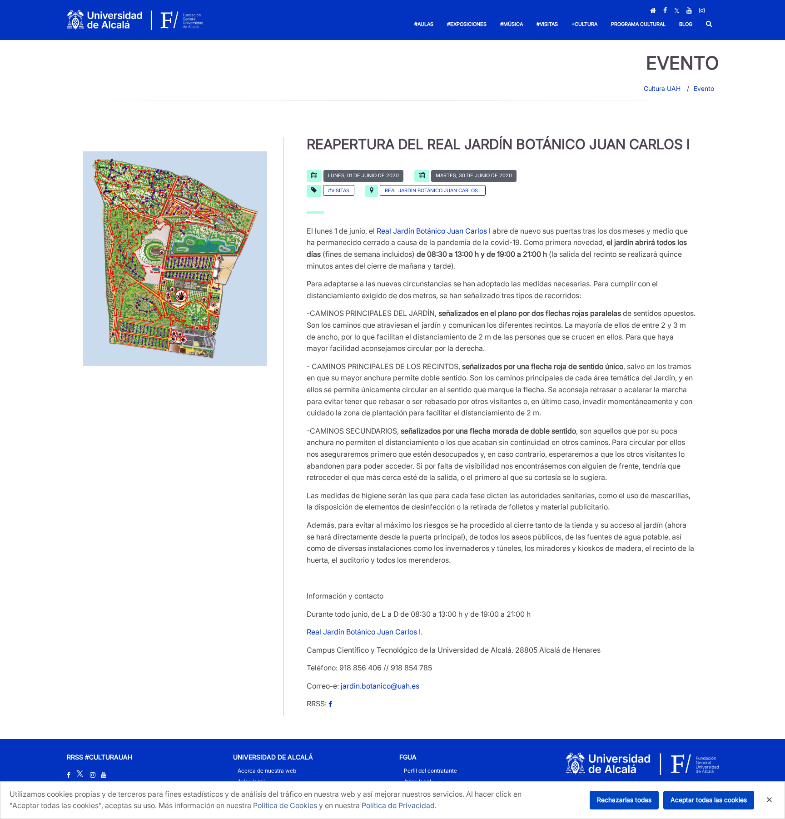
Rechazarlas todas (624, 800)
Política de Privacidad (398, 805)
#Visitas (547, 24)
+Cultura (584, 24)
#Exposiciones (467, 24)
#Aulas (423, 24)
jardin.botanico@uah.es (380, 685)
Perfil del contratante (430, 770)
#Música (511, 24)
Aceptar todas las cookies (709, 800)
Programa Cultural (638, 24)
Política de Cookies (285, 805)
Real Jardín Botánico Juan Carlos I (433, 190)
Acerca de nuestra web (267, 770)
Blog (685, 24)
